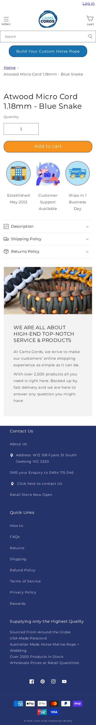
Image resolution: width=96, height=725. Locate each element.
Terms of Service (25, 581)
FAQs (15, 536)
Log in (89, 3)
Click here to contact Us (39, 483)
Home (10, 67)
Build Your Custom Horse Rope (48, 51)
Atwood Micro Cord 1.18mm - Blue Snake (43, 74)
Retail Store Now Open (31, 494)
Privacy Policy (23, 592)
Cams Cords (40, 721)
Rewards (18, 603)
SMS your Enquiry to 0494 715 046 (42, 472)
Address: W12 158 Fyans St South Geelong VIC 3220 (46, 458)
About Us (18, 444)
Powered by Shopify (60, 721)
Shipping (18, 559)
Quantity (11, 117)
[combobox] (48, 36)
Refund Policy (23, 570)
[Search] (90, 36)
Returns (17, 548)
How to (16, 525)
